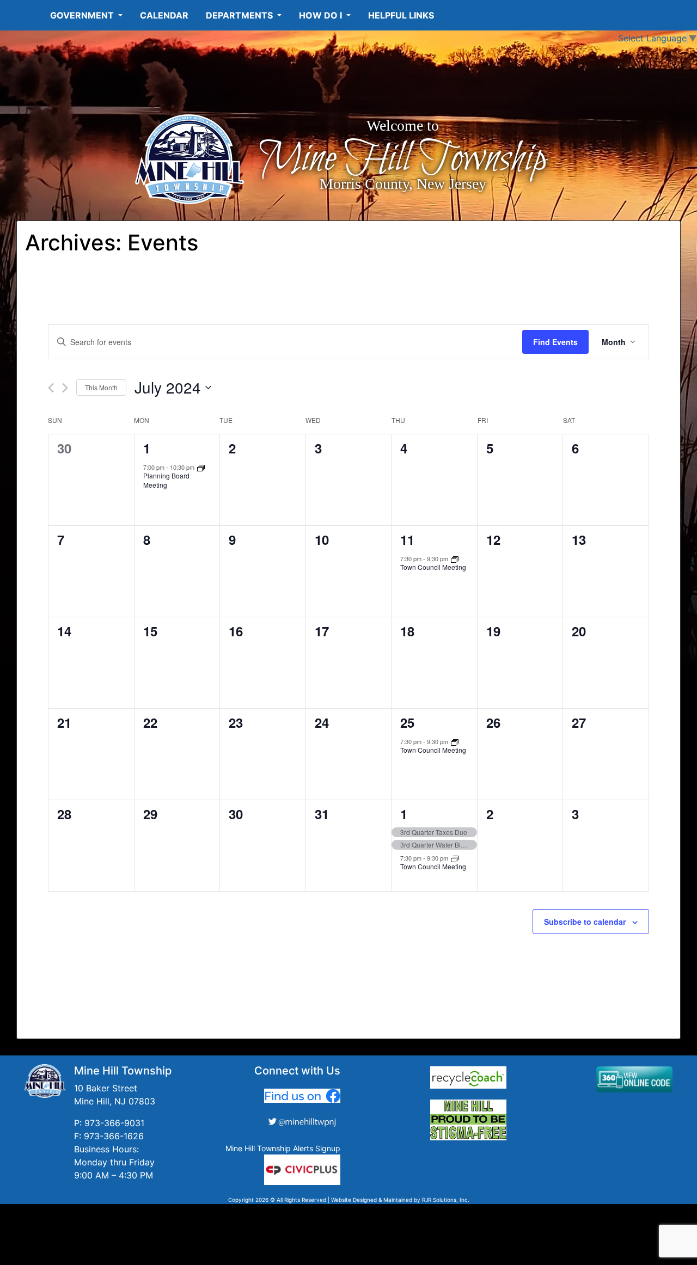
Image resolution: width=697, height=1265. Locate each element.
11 (407, 539)
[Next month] (65, 388)
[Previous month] (51, 388)
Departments (240, 15)
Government (83, 15)
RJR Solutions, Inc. (445, 1199)
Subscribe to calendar (585, 921)
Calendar (164, 15)
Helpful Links (401, 15)
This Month (101, 387)
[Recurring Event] (201, 467)
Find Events (555, 341)
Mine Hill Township (403, 159)
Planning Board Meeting (166, 480)
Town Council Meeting (433, 567)
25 (407, 722)
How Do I (321, 15)
